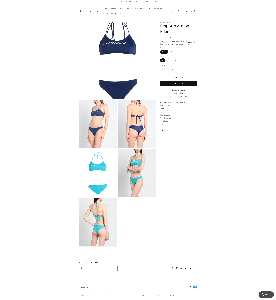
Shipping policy (142, 295)
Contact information (155, 295)
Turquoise (176, 52)
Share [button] (164, 131)
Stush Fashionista (88, 295)
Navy (164, 52)
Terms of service (131, 295)
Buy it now (179, 83)
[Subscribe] (115, 268)
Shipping (172, 44)
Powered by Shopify (99, 295)
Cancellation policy (168, 295)
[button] (114, 8)
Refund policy (111, 295)
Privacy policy (121, 295)
